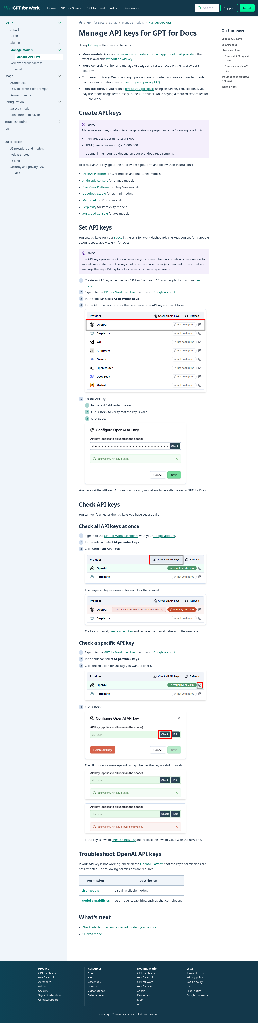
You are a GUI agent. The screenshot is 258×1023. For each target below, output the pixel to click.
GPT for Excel (95, 8)
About (91, 973)
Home (51, 8)
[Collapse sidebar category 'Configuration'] (59, 101)
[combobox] (207, 8)
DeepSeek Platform (95, 187)
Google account (164, 292)
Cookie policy (195, 982)
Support (229, 8)
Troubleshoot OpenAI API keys (235, 78)
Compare (93, 986)
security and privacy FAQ (142, 82)
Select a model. (92, 934)
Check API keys (231, 50)
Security (43, 991)
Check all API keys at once (237, 58)
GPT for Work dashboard (121, 292)
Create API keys (232, 39)
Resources (132, 8)
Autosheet (44, 982)
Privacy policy (195, 977)
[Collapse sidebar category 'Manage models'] (59, 50)
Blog (90, 977)
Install (247, 8)
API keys (94, 45)
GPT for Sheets (71, 8)
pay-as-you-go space (139, 89)
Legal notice (194, 991)
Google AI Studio (94, 193)
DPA (189, 986)
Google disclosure (197, 995)
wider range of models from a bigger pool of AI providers (156, 54)
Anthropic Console (95, 180)
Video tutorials (96, 991)
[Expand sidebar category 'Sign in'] (59, 42)
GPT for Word (145, 982)
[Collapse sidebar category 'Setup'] (59, 22)
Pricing (42, 986)
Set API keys (229, 44)
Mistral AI (89, 200)
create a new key (121, 631)
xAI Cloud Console (95, 213)
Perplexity (89, 207)
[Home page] (80, 22)
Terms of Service (196, 973)
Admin (114, 8)
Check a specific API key (236, 68)
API (139, 1004)
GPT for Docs (145, 986)
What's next (229, 86)
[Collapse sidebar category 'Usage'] (59, 76)
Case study (94, 982)
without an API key (119, 59)
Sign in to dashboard (50, 995)
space (118, 237)
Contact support (48, 999)
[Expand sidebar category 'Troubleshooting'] (59, 121)
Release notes (96, 995)
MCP (140, 999)
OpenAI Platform (94, 174)
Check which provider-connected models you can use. (119, 927)
